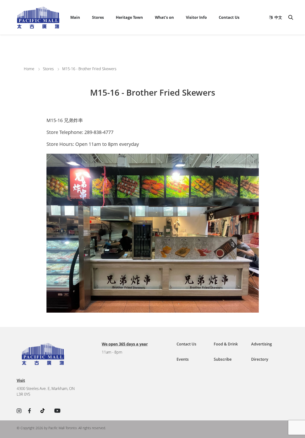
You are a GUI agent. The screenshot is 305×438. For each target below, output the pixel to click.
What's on (164, 17)
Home (29, 68)
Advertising (261, 344)
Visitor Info (196, 17)
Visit (21, 380)
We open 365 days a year (125, 344)
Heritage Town (129, 17)
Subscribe (223, 359)
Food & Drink (226, 344)
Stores (98, 17)
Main (75, 17)
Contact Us (229, 17)
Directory (259, 359)
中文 (277, 17)
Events (183, 359)
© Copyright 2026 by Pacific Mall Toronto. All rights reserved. (61, 428)
